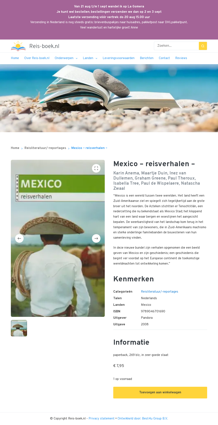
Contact (164, 58)
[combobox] (176, 46)
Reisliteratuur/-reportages (159, 292)
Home (15, 58)
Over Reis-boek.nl (36, 58)
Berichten (146, 58)
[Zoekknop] (203, 46)
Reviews (181, 58)
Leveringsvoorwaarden (119, 58)
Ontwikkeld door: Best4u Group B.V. (143, 419)
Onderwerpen (64, 58)
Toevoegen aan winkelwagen (160, 393)
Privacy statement (102, 419)
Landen (88, 58)
